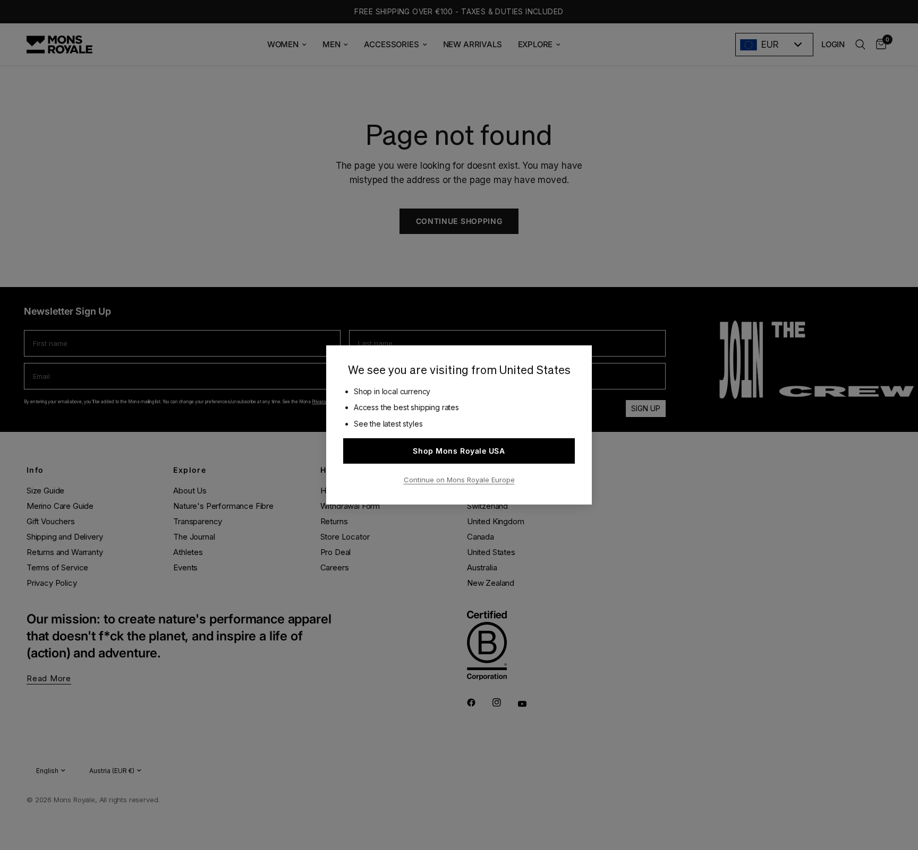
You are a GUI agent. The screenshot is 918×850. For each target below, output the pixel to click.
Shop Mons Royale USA (459, 450)
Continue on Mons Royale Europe (459, 479)
